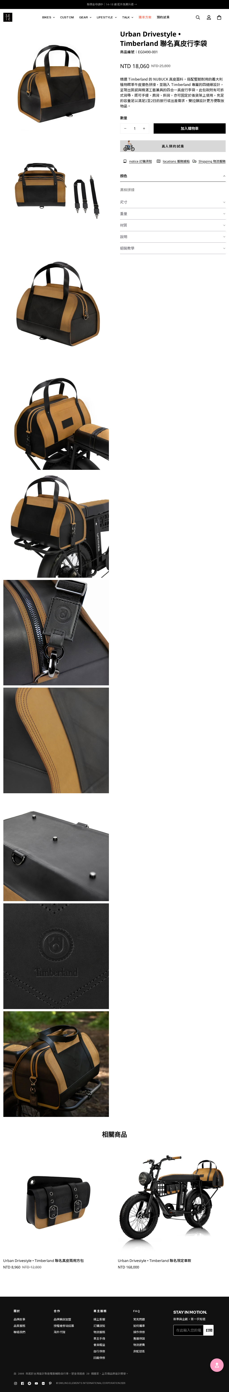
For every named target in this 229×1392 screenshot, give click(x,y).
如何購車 (139, 1326)
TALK (126, 17)
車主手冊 (99, 1338)
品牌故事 (19, 1319)
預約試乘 (163, 17)
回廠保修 (99, 1358)
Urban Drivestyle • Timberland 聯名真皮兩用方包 (43, 1260)
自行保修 (99, 1351)
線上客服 (99, 1319)
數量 (123, 117)
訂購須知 (99, 1326)
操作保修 (139, 1332)
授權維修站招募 (64, 1326)
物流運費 (139, 1345)
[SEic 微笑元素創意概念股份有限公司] (7, 17)
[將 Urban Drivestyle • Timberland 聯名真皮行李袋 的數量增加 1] (144, 128)
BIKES (46, 17)
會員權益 (99, 1345)
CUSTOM (67, 17)
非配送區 (139, 1351)
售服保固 (139, 1338)
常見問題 (139, 1319)
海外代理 (59, 1332)
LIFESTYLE (105, 17)
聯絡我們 (19, 1332)
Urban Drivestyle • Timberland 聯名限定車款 (154, 1260)
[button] (219, 17)
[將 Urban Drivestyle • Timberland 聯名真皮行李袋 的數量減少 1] (125, 128)
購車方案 (145, 17)
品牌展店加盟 (62, 1319)
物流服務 (99, 1332)
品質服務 (19, 1326)
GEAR (83, 17)
